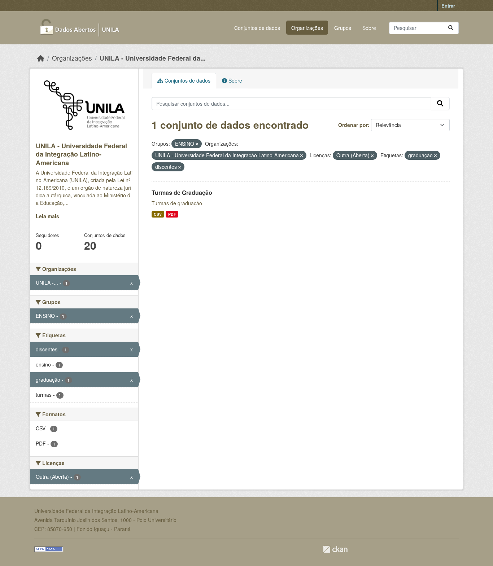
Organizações (307, 27)
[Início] (40, 57)
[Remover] (197, 144)
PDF (172, 214)
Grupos (342, 27)
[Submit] (451, 28)
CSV (158, 214)
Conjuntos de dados (257, 27)
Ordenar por (353, 124)
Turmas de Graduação (182, 192)
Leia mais (47, 216)
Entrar (448, 5)
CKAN (335, 549)
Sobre (369, 27)
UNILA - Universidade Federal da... (153, 57)
